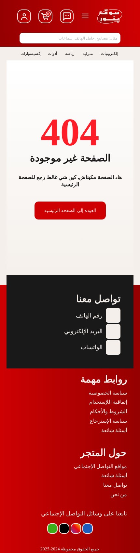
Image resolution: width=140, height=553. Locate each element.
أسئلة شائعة (114, 430)
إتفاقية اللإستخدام (108, 402)
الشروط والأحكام (108, 411)
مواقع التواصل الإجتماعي (100, 466)
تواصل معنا (115, 485)
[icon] (67, 16)
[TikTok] (64, 528)
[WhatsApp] (52, 528)
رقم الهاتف (89, 315)
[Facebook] (87, 528)
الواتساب (92, 347)
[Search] (26, 38)
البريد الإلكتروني (83, 331)
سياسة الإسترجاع (108, 421)
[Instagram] (76, 528)
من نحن (118, 494)
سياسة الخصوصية (108, 393)
